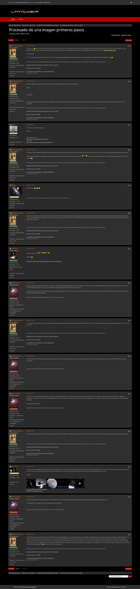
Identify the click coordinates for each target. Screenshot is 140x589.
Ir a (107, 576)
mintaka (14, 248)
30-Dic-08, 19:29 (30, 320)
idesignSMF (33, 587)
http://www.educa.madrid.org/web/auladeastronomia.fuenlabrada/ (44, 261)
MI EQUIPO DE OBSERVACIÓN (34, 491)
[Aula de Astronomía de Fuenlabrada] (10, 271)
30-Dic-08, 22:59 (30, 534)
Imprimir (128, 40)
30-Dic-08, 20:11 (30, 431)
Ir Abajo (11, 40)
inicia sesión (39, 2)
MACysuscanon (17, 46)
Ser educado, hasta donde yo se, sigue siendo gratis (40, 71)
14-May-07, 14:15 (30, 124)
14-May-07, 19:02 (30, 185)
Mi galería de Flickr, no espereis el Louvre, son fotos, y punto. (42, 65)
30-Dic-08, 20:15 (30, 466)
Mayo (13, 185)
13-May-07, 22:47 (30, 45)
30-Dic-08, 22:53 (30, 496)
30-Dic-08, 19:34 (30, 356)
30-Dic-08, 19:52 (30, 393)
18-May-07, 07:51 (30, 248)
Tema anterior (115, 35)
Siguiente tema (126, 35)
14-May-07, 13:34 (30, 81)
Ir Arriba (11, 568)
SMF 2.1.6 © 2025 (17, 587)
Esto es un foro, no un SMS (33, 68)
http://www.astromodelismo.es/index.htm (37, 139)
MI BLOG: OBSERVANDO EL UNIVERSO (36, 489)
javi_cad (14, 466)
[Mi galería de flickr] (10, 69)
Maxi (13, 125)
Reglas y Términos (115, 587)
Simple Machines (26, 587)
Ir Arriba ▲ (124, 587)
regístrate (47, 2)
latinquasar (15, 283)
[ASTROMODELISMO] (10, 140)
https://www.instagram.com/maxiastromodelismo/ (39, 142)
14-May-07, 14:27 (30, 149)
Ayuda (108, 587)
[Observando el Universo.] (10, 480)
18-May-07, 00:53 (30, 213)
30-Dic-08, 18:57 (30, 282)
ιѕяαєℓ (56, 25)
